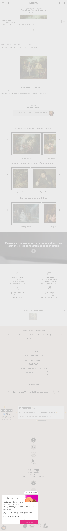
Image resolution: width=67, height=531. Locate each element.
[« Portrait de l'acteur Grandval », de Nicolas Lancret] (33, 316)
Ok (45, 373)
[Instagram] (32, 365)
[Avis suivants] (65, 412)
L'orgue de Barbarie (26, 227)
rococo (44, 93)
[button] (3, 527)
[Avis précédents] (16, 412)
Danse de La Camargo (26, 158)
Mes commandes (33, 472)
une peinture (14, 93)
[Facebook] (29, 365)
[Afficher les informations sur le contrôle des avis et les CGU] (13, 416)
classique (27, 93)
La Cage (51, 158)
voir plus (58, 412)
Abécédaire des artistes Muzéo (33, 330)
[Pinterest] (35, 365)
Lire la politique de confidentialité (11, 516)
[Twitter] (37, 365)
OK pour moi (29, 522)
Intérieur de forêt (21, 192)
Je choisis (11, 522)
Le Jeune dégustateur (45, 192)
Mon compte (33, 474)
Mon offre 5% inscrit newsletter (33, 476)
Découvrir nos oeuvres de (31, 112)
